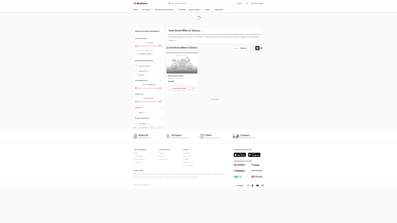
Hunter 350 (136, 174)
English (239, 3)
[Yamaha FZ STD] (193, 88)
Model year (139, 94)
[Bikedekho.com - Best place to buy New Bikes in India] (140, 3)
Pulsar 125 (199, 174)
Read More (172, 40)
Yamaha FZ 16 (144, 71)
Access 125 (177, 174)
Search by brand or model (144, 60)
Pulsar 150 (167, 177)
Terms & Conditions (139, 159)
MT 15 (158, 174)
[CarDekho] (239, 164)
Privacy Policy (138, 162)
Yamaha (142, 75)
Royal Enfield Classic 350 (148, 174)
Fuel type (138, 107)
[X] (252, 185)
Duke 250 (174, 177)
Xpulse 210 (191, 174)
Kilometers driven (141, 80)
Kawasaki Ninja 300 (184, 177)
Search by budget (141, 38)
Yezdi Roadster (207, 174)
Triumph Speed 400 (218, 174)
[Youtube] (257, 185)
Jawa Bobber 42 (195, 177)
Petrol (142, 112)
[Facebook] (248, 185)
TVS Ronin (184, 174)
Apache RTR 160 (149, 177)
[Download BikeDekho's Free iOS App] (240, 155)
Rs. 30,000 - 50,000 (146, 54)
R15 (171, 174)
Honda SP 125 (165, 174)
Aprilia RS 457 (159, 177)
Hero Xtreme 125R (138, 177)
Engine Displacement (142, 118)
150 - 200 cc (144, 124)
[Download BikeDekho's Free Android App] (254, 155)
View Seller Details (179, 88)
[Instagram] (263, 185)
